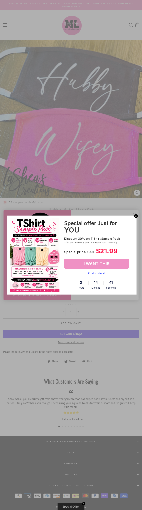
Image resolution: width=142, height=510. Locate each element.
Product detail (96, 273)
